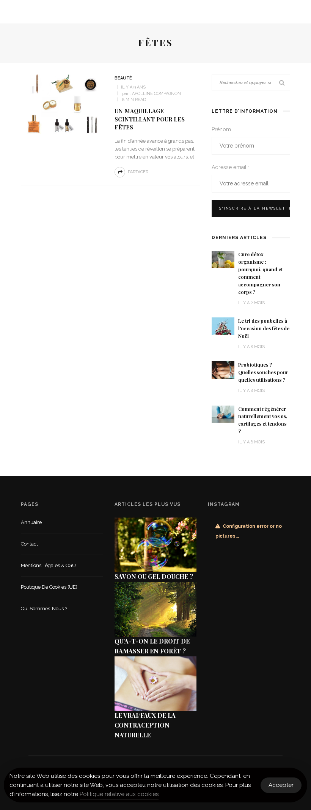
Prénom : (223, 129)
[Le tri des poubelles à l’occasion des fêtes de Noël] (223, 325)
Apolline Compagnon (156, 93)
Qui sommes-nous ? (44, 608)
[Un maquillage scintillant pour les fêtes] (64, 103)
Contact (29, 544)
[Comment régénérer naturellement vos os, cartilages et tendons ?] (223, 413)
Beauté (123, 78)
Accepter (281, 785)
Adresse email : (230, 167)
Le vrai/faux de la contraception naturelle (145, 725)
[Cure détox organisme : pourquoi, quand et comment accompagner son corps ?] (223, 259)
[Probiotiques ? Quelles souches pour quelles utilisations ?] (223, 369)
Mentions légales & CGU (48, 565)
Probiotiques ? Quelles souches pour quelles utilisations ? (263, 372)
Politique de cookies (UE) (49, 587)
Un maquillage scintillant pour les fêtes (150, 119)
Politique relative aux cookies (119, 794)
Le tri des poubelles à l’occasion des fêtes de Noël (263, 328)
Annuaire (31, 522)
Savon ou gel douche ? (154, 576)
